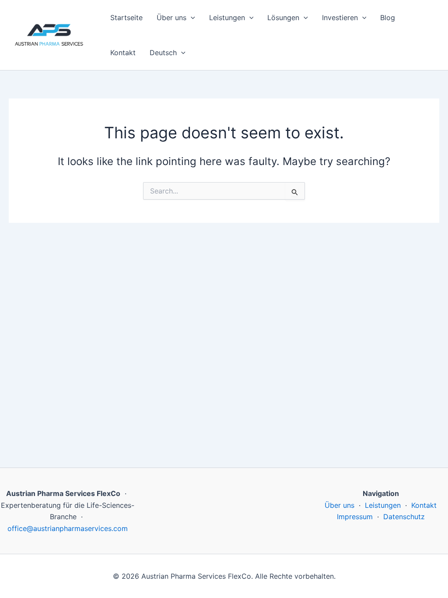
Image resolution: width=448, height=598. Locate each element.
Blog (387, 17)
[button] (190, 17)
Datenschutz (404, 516)
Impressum (355, 516)
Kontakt (123, 52)
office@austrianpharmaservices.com (67, 528)
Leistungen (227, 17)
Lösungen (283, 17)
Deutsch (163, 52)
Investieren (340, 17)
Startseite (126, 17)
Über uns (171, 17)
